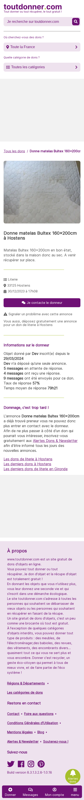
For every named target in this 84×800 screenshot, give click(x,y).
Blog (40, 732)
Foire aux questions (39, 714)
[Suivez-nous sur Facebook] (21, 765)
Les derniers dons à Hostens (27, 464)
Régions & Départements (26, 683)
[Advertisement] (42, 110)
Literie (13, 279)
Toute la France (22, 47)
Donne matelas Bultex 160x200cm (56, 151)
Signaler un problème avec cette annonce (40, 314)
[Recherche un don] (76, 21)
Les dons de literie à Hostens (28, 459)
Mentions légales (20, 732)
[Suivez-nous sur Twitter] (10, 765)
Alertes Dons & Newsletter (55, 440)
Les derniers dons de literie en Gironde (36, 469)
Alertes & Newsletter (23, 741)
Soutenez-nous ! (55, 741)
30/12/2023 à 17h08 (23, 291)
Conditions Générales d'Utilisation (32, 723)
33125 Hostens (18, 285)
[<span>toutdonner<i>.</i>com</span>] (33, 8)
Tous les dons (14, 151)
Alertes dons (73, 780)
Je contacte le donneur (44, 303)
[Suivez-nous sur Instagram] (31, 765)
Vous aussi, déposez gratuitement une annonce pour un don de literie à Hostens (40, 323)
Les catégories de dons (25, 692)
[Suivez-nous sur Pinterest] (41, 765)
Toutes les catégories (28, 67)
